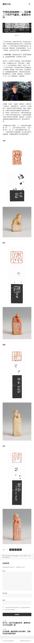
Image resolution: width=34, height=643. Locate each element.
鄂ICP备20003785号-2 (25, 641)
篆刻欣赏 (7, 557)
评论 (4, 571)
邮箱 (4, 600)
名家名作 (17, 555)
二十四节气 (24, 555)
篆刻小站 (7, 4)
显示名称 (5, 593)
